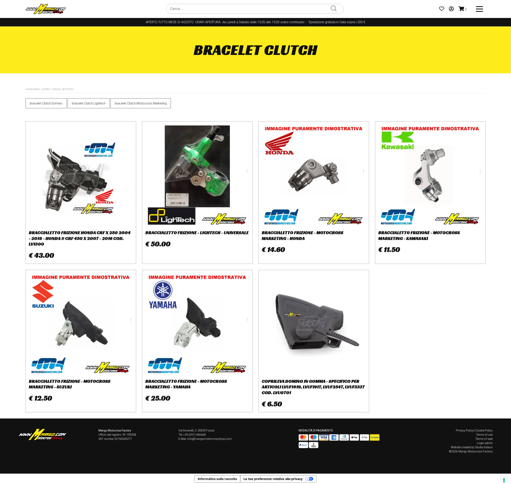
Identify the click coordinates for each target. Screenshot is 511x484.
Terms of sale (484, 438)
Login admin (485, 443)
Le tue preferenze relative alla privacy (273, 479)
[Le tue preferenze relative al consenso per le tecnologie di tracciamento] (504, 480)
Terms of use (484, 434)
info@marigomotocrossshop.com (209, 438)
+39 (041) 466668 (194, 434)
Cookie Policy (484, 430)
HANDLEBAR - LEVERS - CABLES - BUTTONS (49, 89)
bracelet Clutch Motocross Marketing (141, 103)
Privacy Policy (465, 430)
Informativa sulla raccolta (217, 479)
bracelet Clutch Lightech (88, 103)
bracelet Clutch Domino (46, 103)
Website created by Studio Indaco (472, 447)
